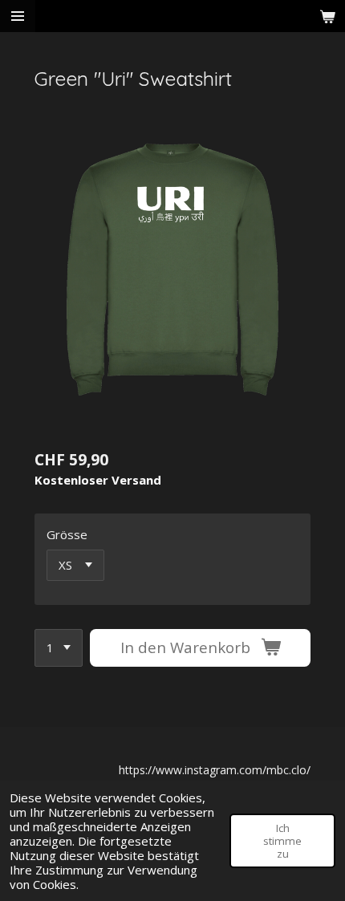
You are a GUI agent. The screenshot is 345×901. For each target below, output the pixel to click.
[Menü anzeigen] (17, 16)
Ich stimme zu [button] (282, 841)
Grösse (67, 534)
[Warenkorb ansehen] (327, 16)
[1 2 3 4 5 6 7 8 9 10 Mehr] (58, 648)
